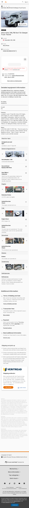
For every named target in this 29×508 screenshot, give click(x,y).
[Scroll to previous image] (2, 154)
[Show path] (6, 6)
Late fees (17, 323)
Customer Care (16, 69)
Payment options (7, 328)
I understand (15, 505)
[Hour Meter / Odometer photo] (26, 173)
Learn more (23, 388)
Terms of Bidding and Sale (10, 304)
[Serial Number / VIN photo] (26, 160)
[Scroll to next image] (26, 154)
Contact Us (21, 462)
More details (6, 315)
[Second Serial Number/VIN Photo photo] (26, 166)
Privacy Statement (10, 487)
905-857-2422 (6, 338)
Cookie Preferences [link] (23, 488)
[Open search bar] (23, 2)
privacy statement (6, 502)
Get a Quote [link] (8, 387)
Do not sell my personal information (9, 488)
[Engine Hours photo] (26, 219)
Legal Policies (18, 487)
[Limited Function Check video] (26, 202)
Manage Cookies (17, 501)
